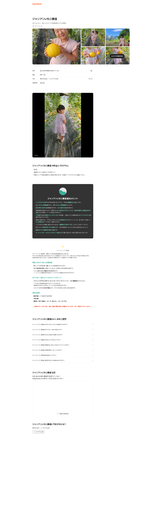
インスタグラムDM (38, 432)
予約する (90, 78)
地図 (91, 70)
